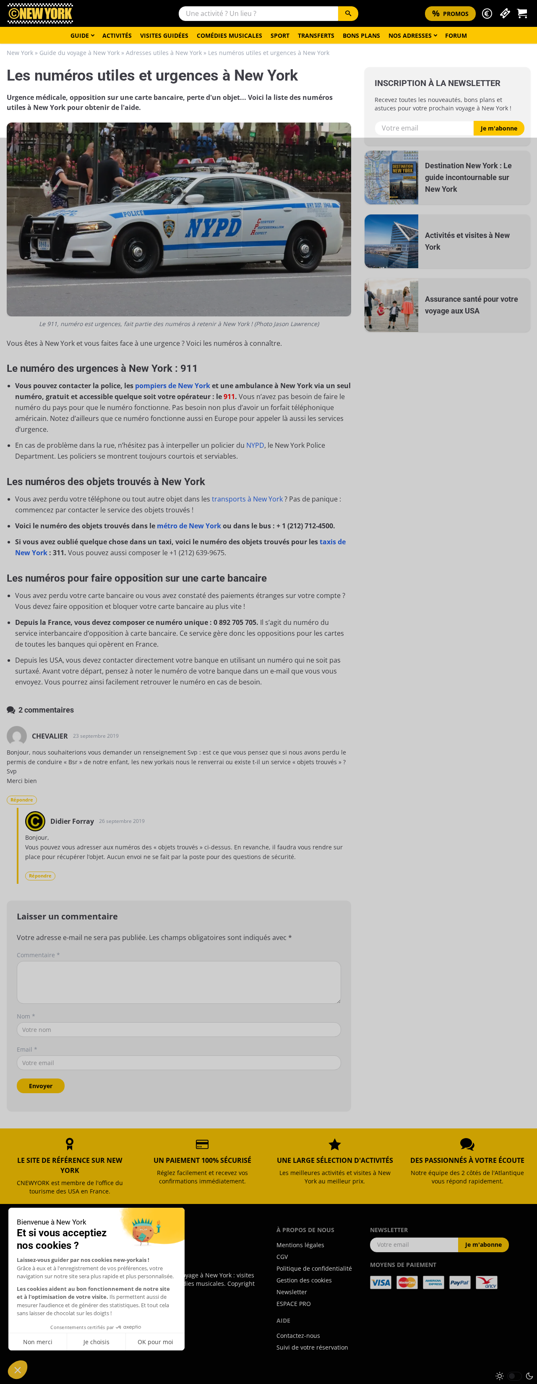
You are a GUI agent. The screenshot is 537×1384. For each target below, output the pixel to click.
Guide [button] (79, 35)
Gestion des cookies (304, 1280)
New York (20, 53)
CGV (282, 1257)
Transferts (316, 35)
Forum (456, 35)
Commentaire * (38, 955)
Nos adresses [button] (410, 35)
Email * (27, 1049)
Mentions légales (300, 1245)
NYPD (255, 445)
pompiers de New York (172, 385)
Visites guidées (164, 35)
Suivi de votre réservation (312, 1347)
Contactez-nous (298, 1336)
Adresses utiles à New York (164, 53)
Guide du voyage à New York (79, 53)
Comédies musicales (229, 35)
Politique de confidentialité (314, 1268)
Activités (117, 35)
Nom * (26, 1016)
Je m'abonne (499, 128)
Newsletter (291, 1292)
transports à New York (247, 499)
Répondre (21, 799)
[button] (487, 13)
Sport (280, 35)
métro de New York (189, 525)
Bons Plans (361, 35)
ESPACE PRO (293, 1304)
